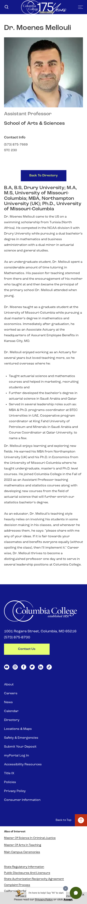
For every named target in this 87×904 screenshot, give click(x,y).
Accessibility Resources (23, 764)
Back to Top (63, 820)
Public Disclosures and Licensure (27, 873)
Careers (10, 693)
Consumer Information (22, 800)
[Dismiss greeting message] (65, 888)
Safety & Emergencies (21, 738)
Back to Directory (43, 175)
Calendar (11, 711)
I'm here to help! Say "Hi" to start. (46, 892)
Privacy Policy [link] (44, 899)
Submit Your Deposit (20, 746)
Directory (11, 720)
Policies (10, 782)
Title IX (9, 773)
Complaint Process (17, 885)
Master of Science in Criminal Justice (30, 838)
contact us (26, 649)
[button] (76, 893)
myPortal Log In (16, 755)
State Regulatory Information (24, 866)
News (8, 702)
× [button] (83, 895)
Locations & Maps (18, 729)
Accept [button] (68, 899)
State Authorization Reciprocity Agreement (34, 879)
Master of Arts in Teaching (22, 845)
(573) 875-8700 (17, 637)
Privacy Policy (15, 791)
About (9, 684)
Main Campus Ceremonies (22, 852)
